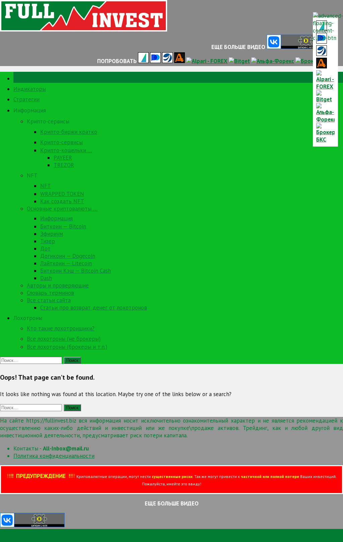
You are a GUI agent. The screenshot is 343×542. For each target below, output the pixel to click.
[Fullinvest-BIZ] (83, 29)
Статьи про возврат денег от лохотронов (93, 307)
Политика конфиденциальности (53, 455)
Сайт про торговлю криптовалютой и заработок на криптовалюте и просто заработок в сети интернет (133, 538)
